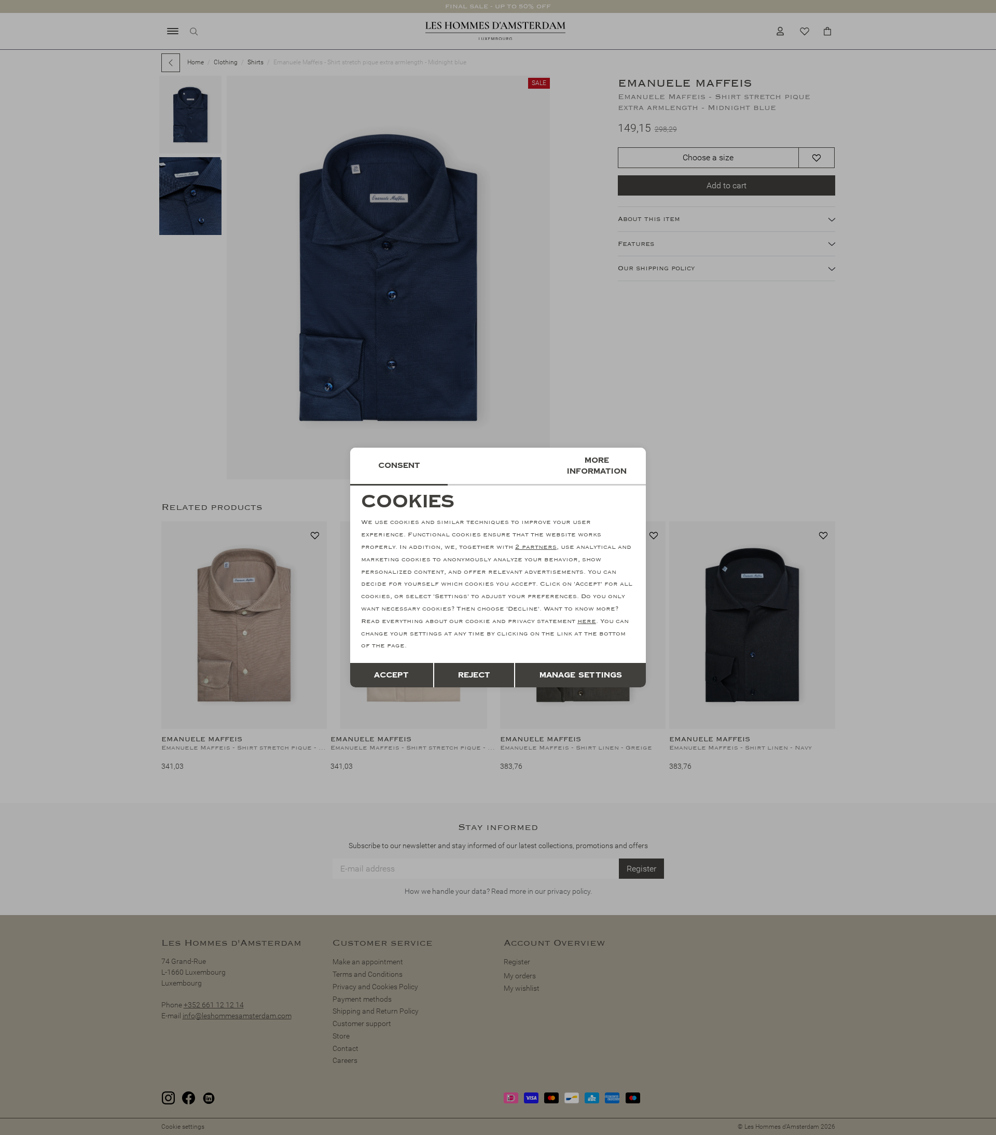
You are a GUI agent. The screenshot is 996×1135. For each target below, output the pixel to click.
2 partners (536, 547)
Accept (391, 675)
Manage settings (581, 675)
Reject (474, 675)
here (586, 621)
